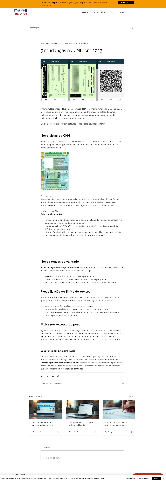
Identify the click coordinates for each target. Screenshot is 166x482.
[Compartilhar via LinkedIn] (53, 376)
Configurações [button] (130, 478)
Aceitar (156, 478)
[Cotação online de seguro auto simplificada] (82, 409)
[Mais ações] (122, 43)
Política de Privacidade (95, 478)
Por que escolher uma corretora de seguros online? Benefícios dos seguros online (43, 423)
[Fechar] (163, 478)
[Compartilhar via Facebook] (42, 376)
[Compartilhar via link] (58, 376)
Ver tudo (132, 396)
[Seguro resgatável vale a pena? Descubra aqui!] (119, 409)
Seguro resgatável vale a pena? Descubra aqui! (117, 423)
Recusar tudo (143, 478)
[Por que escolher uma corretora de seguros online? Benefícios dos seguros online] (45, 409)
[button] (132, 28)
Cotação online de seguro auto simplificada (81, 423)
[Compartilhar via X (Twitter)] (47, 376)
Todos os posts (34, 28)
